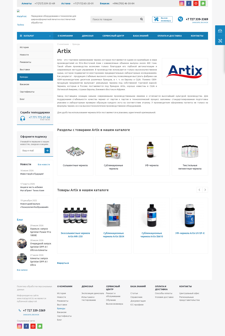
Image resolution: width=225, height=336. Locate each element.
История (61, 293)
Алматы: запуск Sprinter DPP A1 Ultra (39, 261)
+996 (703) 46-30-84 (123, 3)
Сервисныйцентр (113, 287)
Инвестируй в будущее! (32, 174)
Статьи (134, 293)
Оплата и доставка (169, 36)
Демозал (87, 36)
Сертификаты (64, 316)
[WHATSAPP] (203, 3)
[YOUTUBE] (195, 3)
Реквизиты (62, 301)
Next (205, 190)
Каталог (29, 36)
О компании (65, 36)
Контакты (197, 36)
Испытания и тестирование (89, 298)
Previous (199, 190)
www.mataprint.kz (25, 298)
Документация (138, 301)
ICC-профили (136, 304)
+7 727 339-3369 (197, 19)
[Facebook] (188, 3)
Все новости (44, 164)
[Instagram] (181, 3)
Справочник (136, 297)
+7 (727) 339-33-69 (45, 3)
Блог (59, 320)
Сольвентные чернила (75, 165)
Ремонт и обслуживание (113, 294)
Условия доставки (164, 297)
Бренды (61, 308)
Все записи (22, 270)
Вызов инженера (114, 304)
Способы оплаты (163, 293)
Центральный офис (189, 293)
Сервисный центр (113, 36)
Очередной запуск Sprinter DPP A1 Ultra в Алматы (40, 246)
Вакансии (61, 312)
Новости (61, 297)
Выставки (62, 304)
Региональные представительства (189, 298)
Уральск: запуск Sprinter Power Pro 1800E (40, 232)
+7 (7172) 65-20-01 (83, 3)
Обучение (111, 300)
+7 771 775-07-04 (39, 117)
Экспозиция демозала (93, 293)
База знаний (140, 36)
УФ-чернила (151, 165)
